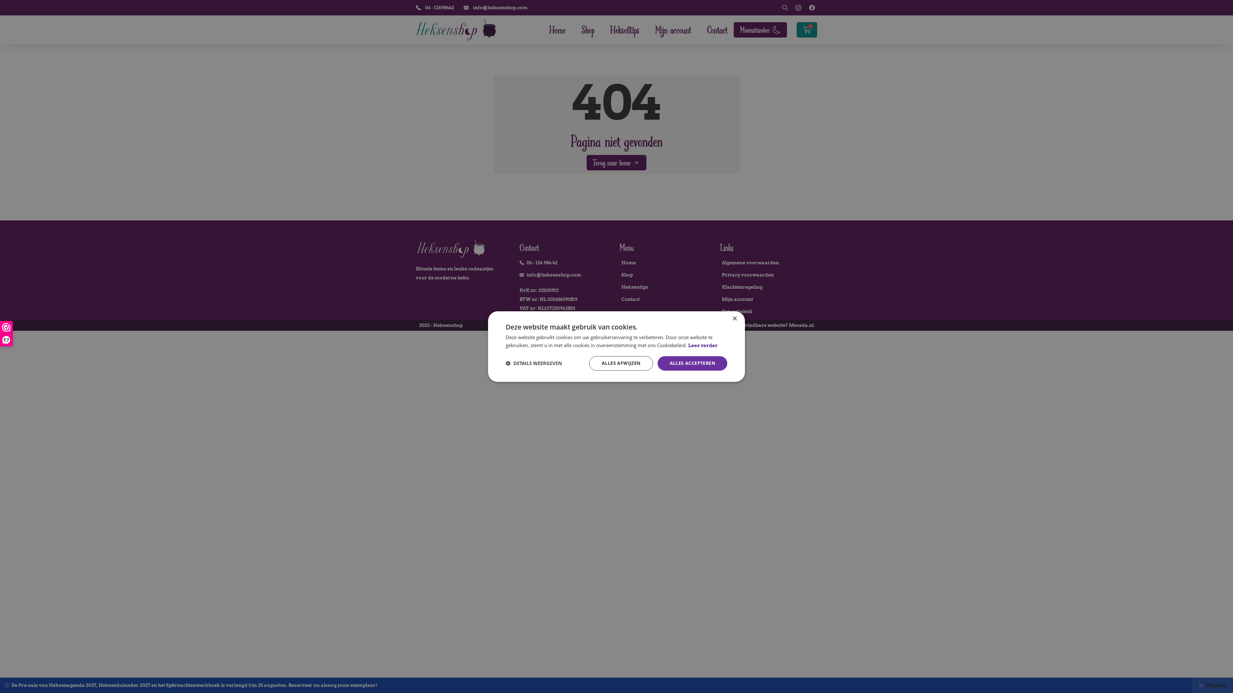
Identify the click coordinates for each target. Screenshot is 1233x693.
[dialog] (616, 346)
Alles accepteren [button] (692, 363)
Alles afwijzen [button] (621, 363)
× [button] (734, 318)
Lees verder (703, 345)
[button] (534, 363)
